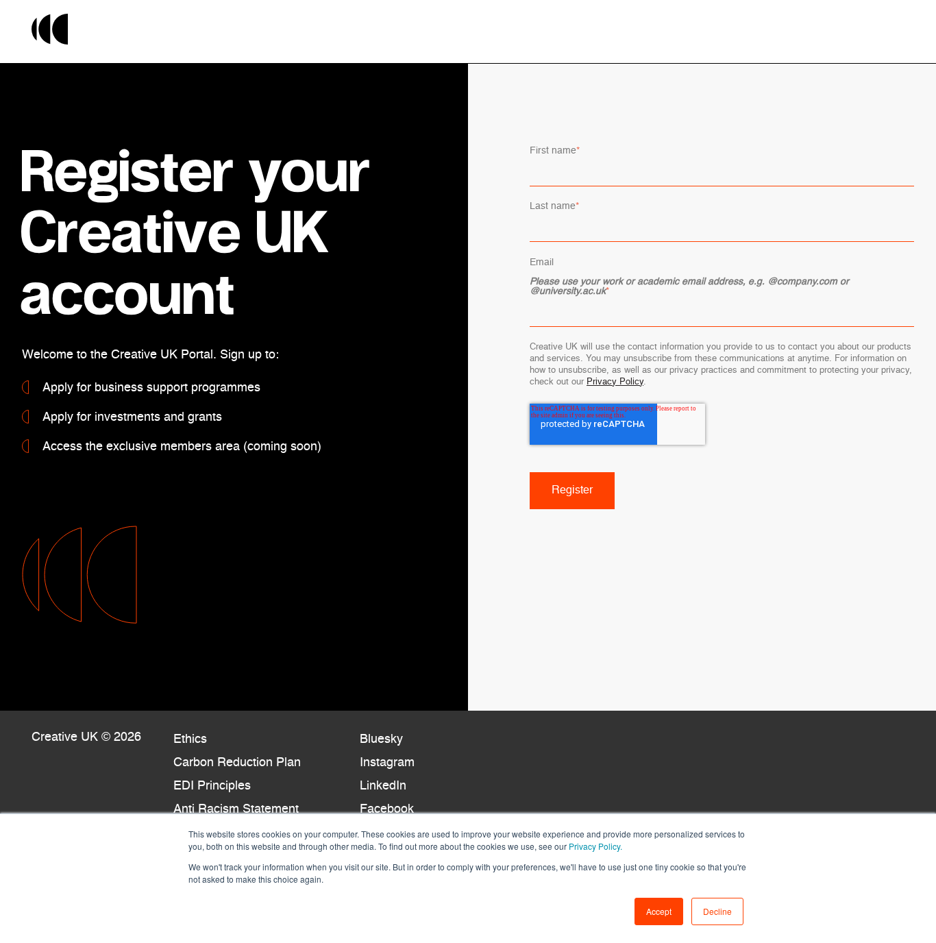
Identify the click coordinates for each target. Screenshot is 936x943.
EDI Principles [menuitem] (212, 786)
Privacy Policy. (594, 846)
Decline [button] (717, 911)
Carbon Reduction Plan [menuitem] (237, 763)
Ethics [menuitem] (190, 739)
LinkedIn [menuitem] (383, 786)
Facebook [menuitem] (387, 809)
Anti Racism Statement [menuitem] (236, 809)
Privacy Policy (615, 382)
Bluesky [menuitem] (381, 739)
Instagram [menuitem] (387, 763)
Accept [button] (659, 911)
